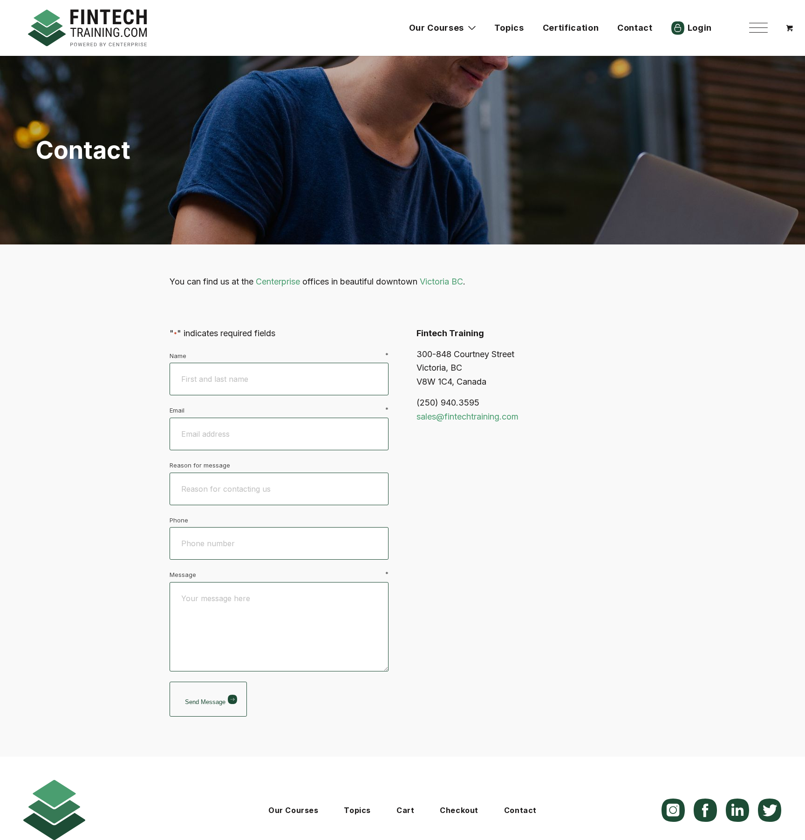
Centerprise (278, 281)
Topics (357, 810)
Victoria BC (441, 281)
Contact (520, 810)
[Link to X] (769, 810)
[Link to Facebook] (705, 810)
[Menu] (758, 28)
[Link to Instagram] (673, 810)
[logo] (87, 28)
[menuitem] (758, 28)
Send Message (205, 701)
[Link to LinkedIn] (737, 810)
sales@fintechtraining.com (467, 416)
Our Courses (293, 810)
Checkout (459, 810)
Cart (405, 810)
